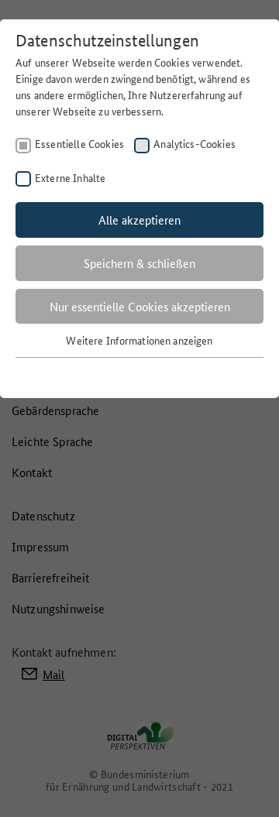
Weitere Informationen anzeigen (139, 340)
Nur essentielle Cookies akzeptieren (140, 306)
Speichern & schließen (139, 263)
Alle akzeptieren (139, 219)
